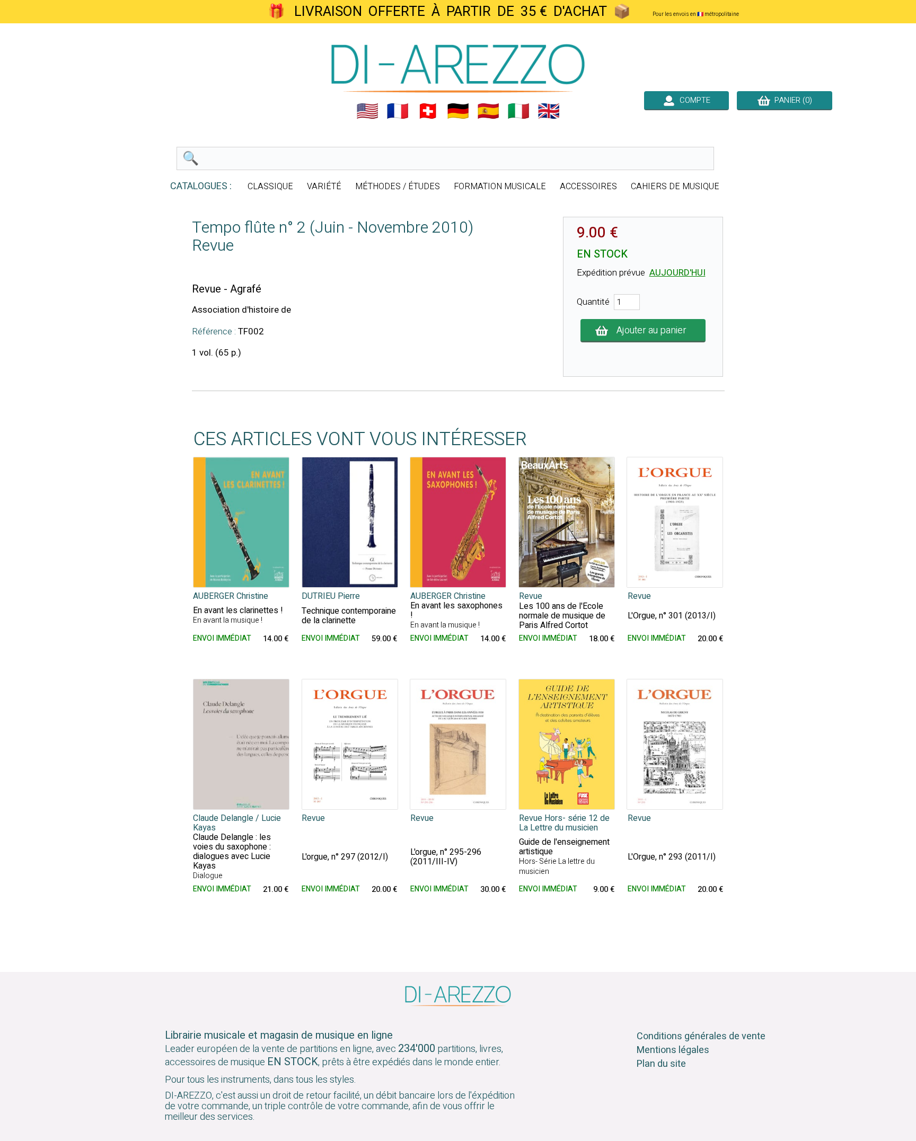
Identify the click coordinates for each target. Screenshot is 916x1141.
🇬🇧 (549, 111)
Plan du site (661, 1064)
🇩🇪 (458, 111)
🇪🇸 (488, 111)
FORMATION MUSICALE (500, 186)
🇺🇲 (367, 111)
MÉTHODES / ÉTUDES (397, 186)
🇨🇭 (428, 111)
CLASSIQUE (270, 186)
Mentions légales (673, 1050)
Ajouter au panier (651, 330)
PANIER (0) (791, 100)
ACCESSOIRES (588, 186)
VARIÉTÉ (324, 186)
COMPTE (692, 100)
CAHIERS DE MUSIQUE (675, 186)
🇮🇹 (518, 111)
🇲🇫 (397, 111)
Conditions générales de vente (701, 1036)
